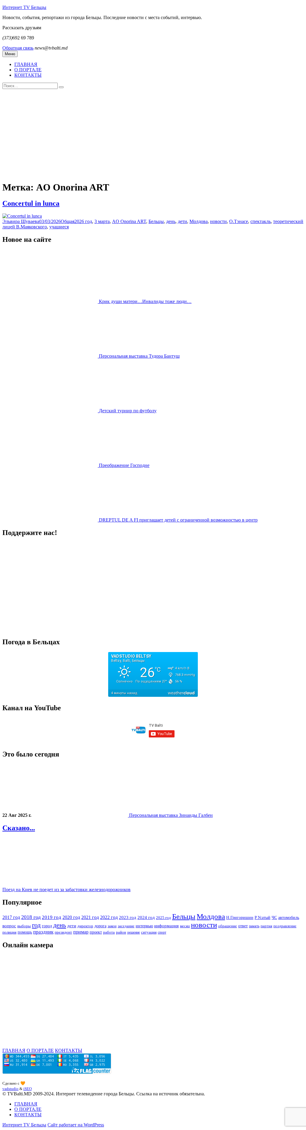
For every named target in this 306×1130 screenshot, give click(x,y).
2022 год (109, 917)
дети (182, 221)
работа (109, 932)
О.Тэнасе (238, 221)
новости (218, 221)
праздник (43, 932)
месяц (185, 926)
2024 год (146, 917)
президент (63, 932)
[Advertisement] (153, 134)
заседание (126, 926)
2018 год (31, 917)
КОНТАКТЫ (28, 75)
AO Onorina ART (129, 221)
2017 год (11, 917)
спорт (162, 932)
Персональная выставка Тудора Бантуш (139, 356)
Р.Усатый (262, 917)
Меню (10, 54)
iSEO (27, 1088)
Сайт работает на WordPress (76, 1124)
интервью (144, 925)
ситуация (149, 932)
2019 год (51, 917)
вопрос (9, 925)
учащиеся (59, 226)
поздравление (284, 926)
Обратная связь (17, 47)
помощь (25, 932)
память (254, 926)
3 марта (102, 221)
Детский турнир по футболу (128, 410)
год (36, 925)
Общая (67, 221)
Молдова (198, 221)
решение (133, 932)
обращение (227, 926)
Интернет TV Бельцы (24, 7)
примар (80, 931)
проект (96, 932)
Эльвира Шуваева (20, 221)
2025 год (163, 917)
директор (85, 926)
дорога (100, 925)
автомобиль (288, 917)
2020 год (71, 917)
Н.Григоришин (239, 917)
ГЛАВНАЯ (25, 64)
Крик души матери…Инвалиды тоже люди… (145, 301)
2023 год (127, 917)
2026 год (83, 221)
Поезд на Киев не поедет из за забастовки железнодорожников (66, 889)
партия (266, 926)
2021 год (90, 917)
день (170, 221)
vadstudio (10, 1088)
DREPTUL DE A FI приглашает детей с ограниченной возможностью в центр (178, 519)
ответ (243, 926)
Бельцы (156, 221)
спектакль (260, 221)
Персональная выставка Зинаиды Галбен (171, 815)
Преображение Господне (124, 465)
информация (166, 925)
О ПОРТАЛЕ (28, 69)
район (121, 932)
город (47, 925)
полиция (9, 932)
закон (112, 926)
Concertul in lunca (30, 203)
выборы (24, 926)
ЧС (274, 917)
